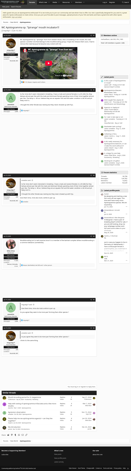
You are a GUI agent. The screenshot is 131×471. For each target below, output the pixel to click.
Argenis (10, 423)
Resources (66, 2)
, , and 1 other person (37, 265)
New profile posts (60, 458)
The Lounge (108, 138)
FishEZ (106, 194)
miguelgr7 (6, 31)
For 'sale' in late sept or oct (113, 117)
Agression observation (17, 412)
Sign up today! (17, 17)
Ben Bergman (119, 218)
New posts (5, 7)
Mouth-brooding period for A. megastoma (24, 397)
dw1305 (113, 39)
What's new (43, 2)
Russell (124, 183)
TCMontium (11, 399)
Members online (110, 35)
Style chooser (73, 468)
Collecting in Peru (110, 134)
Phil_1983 (120, 39)
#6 (94, 328)
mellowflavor (105, 39)
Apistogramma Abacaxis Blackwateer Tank (112, 91)
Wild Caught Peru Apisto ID (113, 100)
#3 (94, 175)
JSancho (10, 408)
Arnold (117, 210)
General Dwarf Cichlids (112, 87)
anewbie (10, 414)
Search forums (16, 7)
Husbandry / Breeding (31, 399)
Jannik (10, 429)
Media (55, 2)
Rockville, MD (14, 61)
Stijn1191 (88, 414)
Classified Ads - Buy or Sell (113, 123)
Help (124, 468)
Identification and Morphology (114, 104)
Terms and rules (107, 468)
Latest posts (109, 77)
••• (126, 206)
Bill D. (106, 256)
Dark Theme (81, 468)
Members (78, 2)
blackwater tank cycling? (112, 126)
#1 (94, 35)
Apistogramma (26, 408)
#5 (94, 300)
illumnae (114, 236)
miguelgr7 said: (26, 305)
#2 (94, 90)
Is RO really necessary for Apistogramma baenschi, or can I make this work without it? (115, 143)
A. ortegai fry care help (112, 153)
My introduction (14, 427)
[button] (49, 2)
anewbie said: (26, 180)
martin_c (107, 236)
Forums (32, 2)
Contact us (99, 468)
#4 (94, 236)
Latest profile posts (112, 190)
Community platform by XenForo (19, 468)
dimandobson (109, 210)
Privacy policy (117, 468)
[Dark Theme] (118, 2)
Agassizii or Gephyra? (111, 107)
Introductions (25, 429)
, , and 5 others (34, 82)
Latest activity (59, 462)
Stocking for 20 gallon (112, 161)
